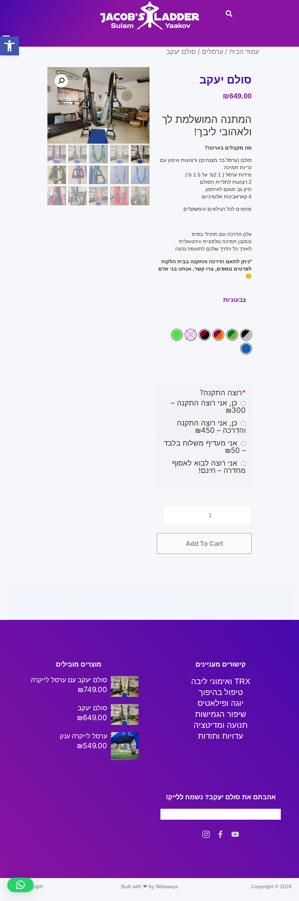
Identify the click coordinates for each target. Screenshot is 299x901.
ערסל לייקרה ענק (83, 736)
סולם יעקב (92, 708)
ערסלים (212, 51)
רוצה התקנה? (223, 392)
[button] (9, 45)
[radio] (246, 334)
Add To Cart (204, 543)
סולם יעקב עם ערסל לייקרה (69, 680)
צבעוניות (234, 300)
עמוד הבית (244, 51)
